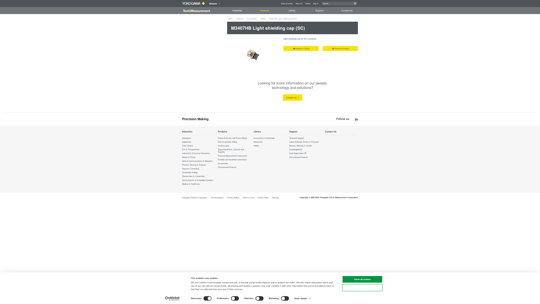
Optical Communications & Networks (197, 161)
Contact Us (347, 10)
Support (319, 10)
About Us (298, 3)
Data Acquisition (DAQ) (227, 141)
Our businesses (217, 197)
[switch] (235, 298)
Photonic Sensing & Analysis (194, 164)
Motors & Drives (188, 157)
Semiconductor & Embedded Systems (197, 180)
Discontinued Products (227, 167)
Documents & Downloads (264, 138)
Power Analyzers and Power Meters (232, 138)
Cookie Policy (263, 197)
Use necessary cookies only (362, 287)
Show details (300, 298)
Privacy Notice (233, 197)
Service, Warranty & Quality (300, 145)
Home (230, 18)
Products (264, 10)
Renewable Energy (190, 172)
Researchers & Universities (193, 176)
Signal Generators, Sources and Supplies (231, 150)
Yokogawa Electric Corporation (194, 197)
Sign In (316, 3)
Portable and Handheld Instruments (232, 159)
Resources (258, 141)
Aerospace (186, 138)
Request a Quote (302, 48)
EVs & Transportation (191, 149)
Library (292, 10)
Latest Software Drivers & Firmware (304, 141)
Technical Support (341, 48)
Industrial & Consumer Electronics (196, 153)
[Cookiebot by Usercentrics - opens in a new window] (172, 298)
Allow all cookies (362, 279)
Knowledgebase (295, 149)
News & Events (287, 3)
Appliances (186, 141)
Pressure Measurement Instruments (232, 155)
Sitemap (275, 197)
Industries (237, 10)
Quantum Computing (190, 168)
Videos (256, 145)
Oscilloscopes (223, 145)
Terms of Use (248, 197)
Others (263, 18)
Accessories (252, 18)
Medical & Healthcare (191, 184)
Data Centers (187, 145)
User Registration (296, 153)
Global (307, 3)
